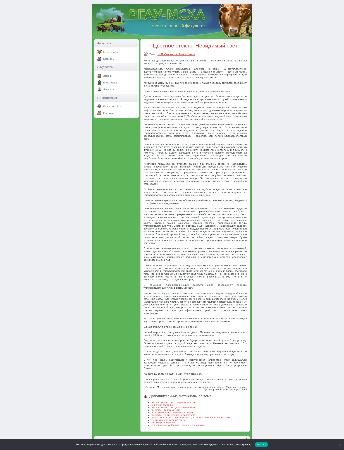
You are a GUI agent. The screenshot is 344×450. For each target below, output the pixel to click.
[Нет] (339, 444)
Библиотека (110, 82)
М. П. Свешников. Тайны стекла (176, 54)
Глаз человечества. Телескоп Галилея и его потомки (177, 425)
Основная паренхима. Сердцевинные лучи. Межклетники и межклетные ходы (190, 417)
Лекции (107, 75)
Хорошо (261, 444)
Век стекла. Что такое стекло (165, 410)
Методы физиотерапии (163, 422)
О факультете (111, 52)
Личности (108, 89)
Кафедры (108, 58)
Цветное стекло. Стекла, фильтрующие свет (173, 407)
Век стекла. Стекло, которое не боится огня (173, 415)
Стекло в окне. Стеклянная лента (168, 420)
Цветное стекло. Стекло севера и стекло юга (173, 402)
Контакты (108, 113)
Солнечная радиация (162, 405)
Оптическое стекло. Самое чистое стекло (172, 412)
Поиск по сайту (112, 106)
